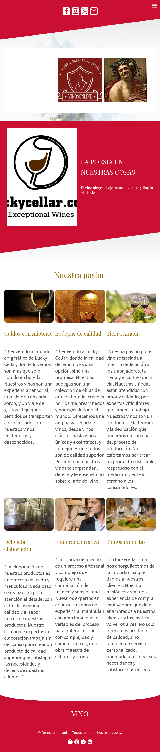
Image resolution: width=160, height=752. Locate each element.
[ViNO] (80, 721)
